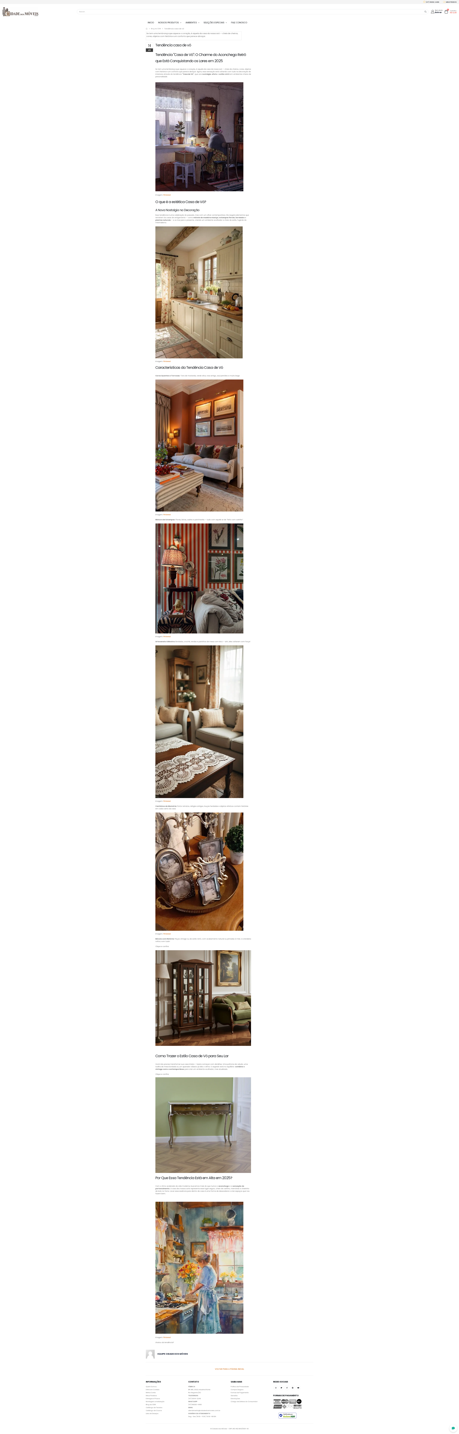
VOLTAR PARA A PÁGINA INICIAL (229, 1369)
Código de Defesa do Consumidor (244, 1401)
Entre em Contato (152, 1389)
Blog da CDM (156, 28)
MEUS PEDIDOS (451, 2)
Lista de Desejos (152, 1413)
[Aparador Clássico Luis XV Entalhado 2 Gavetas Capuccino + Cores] (203, 1126)
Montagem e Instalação (155, 1401)
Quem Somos (151, 1386)
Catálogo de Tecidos (154, 1407)
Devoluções (235, 1398)
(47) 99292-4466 (432, 2)
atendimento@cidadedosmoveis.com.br (204, 1410)
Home (147, 28)
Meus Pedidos (151, 1395)
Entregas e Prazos (153, 1398)
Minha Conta (151, 1392)
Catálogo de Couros (154, 1410)
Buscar (425, 11)
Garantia (234, 1395)
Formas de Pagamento (240, 1392)
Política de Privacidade (240, 1386)
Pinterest (167, 195)
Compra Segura (237, 1389)
